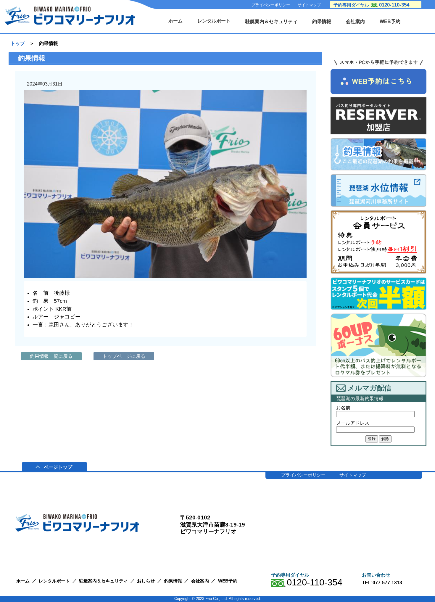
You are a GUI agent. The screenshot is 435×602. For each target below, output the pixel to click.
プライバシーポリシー (271, 5)
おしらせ (146, 581)
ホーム (175, 20)
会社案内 (355, 21)
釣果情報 (321, 21)
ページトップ (58, 467)
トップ (18, 43)
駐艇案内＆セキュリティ (271, 21)
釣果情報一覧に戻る (51, 356)
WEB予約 (390, 21)
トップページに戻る (124, 356)
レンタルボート (214, 20)
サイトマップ (309, 5)
